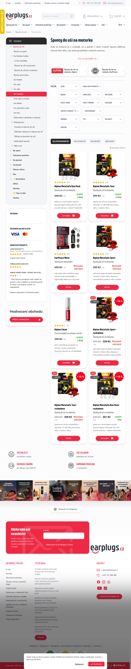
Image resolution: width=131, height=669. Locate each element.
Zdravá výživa (18, 169)
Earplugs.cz (33, 646)
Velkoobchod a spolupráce (16, 600)
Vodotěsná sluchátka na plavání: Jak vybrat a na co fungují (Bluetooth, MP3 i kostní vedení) (46, 600)
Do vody (17, 84)
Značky (16, 198)
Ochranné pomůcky (21, 155)
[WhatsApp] (109, 582)
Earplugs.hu (55, 646)
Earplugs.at (77, 646)
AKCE (15, 184)
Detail (69, 287)
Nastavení (79, 664)
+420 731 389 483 (109, 575)
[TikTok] (105, 588)
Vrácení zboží (11, 588)
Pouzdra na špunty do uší (24, 127)
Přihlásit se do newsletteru (59, 545)
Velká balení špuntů (21, 141)
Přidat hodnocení (20, 319)
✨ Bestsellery (19, 179)
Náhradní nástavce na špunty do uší (28, 132)
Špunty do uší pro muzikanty (25, 70)
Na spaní (16, 150)
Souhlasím (98, 664)
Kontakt (17, 3)
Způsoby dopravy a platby (16, 596)
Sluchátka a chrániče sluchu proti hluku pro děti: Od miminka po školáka (46, 571)
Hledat (71, 16)
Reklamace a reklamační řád (17, 592)
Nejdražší (95, 141)
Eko (14, 174)
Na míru (17, 113)
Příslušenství (19, 122)
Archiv (40, 637)
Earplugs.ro (87, 646)
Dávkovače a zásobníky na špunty (27, 117)
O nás (8, 3)
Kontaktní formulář (109, 597)
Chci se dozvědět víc (87, 58)
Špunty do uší (18, 46)
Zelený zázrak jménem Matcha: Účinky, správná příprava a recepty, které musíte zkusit (46, 619)
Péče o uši (18, 146)
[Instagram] (104, 582)
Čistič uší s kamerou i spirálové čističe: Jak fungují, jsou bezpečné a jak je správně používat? (47, 581)
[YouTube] (99, 588)
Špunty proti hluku (21, 75)
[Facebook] (98, 582)
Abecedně (109, 141)
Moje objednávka (12, 619)
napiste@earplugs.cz (110, 570)
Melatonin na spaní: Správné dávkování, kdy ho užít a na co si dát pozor (47, 590)
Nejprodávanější (61, 141)
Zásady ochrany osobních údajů (56, 3)
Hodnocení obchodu (14, 615)
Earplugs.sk (44, 646)
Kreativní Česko (12, 611)
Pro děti (17, 89)
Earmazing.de (66, 646)
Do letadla (18, 79)
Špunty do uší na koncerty (24, 65)
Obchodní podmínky (33, 3)
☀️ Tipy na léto (19, 193)
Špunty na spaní (20, 51)
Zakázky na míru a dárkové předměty (16, 605)
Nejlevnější (79, 141)
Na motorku (18, 94)
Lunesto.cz (97, 646)
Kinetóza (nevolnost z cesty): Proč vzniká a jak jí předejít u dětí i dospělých (46, 610)
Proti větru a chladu (21, 98)
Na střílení (18, 103)
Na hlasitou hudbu (21, 56)
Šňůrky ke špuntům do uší (24, 136)
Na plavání (17, 160)
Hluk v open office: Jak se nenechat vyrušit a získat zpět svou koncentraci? (46, 629)
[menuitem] (13, 25)
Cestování (17, 165)
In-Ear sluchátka (20, 61)
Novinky (16, 188)
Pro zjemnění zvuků (21, 108)
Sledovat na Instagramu (67, 509)
